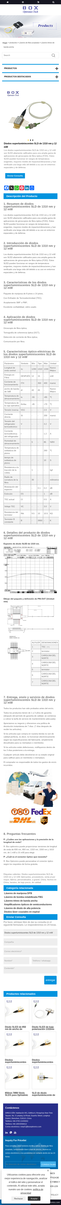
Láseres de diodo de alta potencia (22, 908)
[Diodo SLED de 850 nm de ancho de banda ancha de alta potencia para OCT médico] (17, 1011)
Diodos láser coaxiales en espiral (22, 912)
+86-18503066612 (19, 1124)
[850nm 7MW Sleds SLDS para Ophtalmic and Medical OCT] (17, 1077)
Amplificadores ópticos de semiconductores (28, 904)
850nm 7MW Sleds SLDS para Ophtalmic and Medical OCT (16, 1094)
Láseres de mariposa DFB (18, 893)
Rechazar (18, 1198)
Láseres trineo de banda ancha (20, 901)
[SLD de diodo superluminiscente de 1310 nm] (43, 1077)
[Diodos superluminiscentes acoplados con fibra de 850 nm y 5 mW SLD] (43, 1044)
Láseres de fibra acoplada (29, 43)
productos (13, 43)
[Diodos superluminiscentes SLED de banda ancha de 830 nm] (17, 1044)
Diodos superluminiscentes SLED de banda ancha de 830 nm (17, 1061)
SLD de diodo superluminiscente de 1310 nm (43, 1094)
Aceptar (34, 1198)
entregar (50, 980)
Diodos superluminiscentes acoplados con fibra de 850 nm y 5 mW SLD (42, 1061)
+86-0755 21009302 (20, 1121)
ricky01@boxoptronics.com (30, 1127)
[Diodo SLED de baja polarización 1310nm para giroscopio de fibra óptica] (43, 1011)
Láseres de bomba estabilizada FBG (23, 897)
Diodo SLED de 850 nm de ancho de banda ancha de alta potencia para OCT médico (16, 1028)
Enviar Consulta (15, 176)
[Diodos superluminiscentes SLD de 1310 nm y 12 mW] (30, 114)
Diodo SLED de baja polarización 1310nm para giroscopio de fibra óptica (43, 1028)
